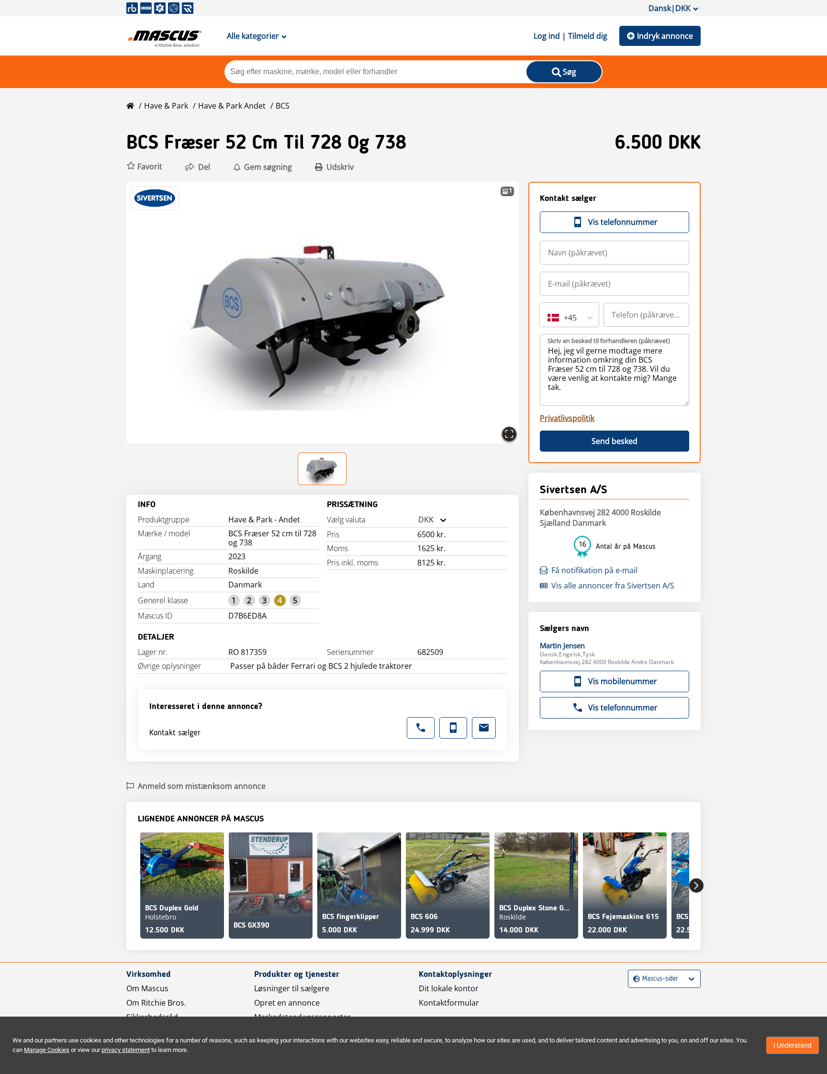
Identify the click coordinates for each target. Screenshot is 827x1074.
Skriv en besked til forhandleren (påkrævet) (609, 340)
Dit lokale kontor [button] (449, 988)
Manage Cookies (46, 1049)
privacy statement (125, 1049)
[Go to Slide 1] (322, 469)
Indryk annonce (665, 36)
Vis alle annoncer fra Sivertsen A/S (612, 585)
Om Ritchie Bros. (156, 1002)
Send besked (614, 441)
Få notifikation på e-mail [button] (594, 570)
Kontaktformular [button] (449, 1002)
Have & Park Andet (232, 105)
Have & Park (166, 105)
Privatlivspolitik (567, 418)
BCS (283, 105)
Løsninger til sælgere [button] (291, 988)
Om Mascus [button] (147, 988)
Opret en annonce (287, 1002)
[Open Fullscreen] (509, 434)
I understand (792, 1045)
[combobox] (418, 519)
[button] (144, 166)
